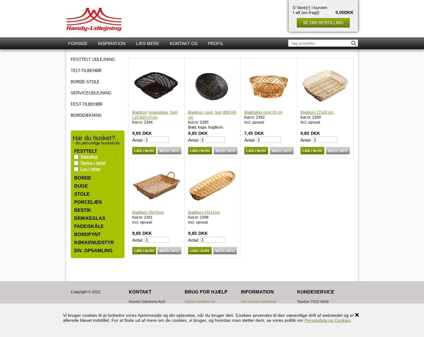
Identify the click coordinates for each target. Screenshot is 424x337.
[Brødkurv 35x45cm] (157, 185)
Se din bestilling (323, 22)
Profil (216, 43)
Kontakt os (183, 43)
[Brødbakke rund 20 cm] (269, 85)
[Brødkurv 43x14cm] (212, 185)
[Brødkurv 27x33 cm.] (325, 85)
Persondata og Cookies (327, 320)
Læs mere (147, 43)
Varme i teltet (93, 163)
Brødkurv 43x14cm (204, 212)
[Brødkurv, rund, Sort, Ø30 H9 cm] (212, 85)
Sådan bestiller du (200, 302)
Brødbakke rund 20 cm (263, 112)
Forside (78, 43)
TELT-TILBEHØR (86, 71)
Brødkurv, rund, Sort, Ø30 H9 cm (212, 115)
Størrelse (89, 156)
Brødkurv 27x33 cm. (317, 112)
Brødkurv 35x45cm (148, 212)
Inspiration (111, 43)
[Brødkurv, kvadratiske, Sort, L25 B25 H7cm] (157, 85)
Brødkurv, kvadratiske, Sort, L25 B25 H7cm (155, 115)
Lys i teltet (90, 169)
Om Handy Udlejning (258, 302)
